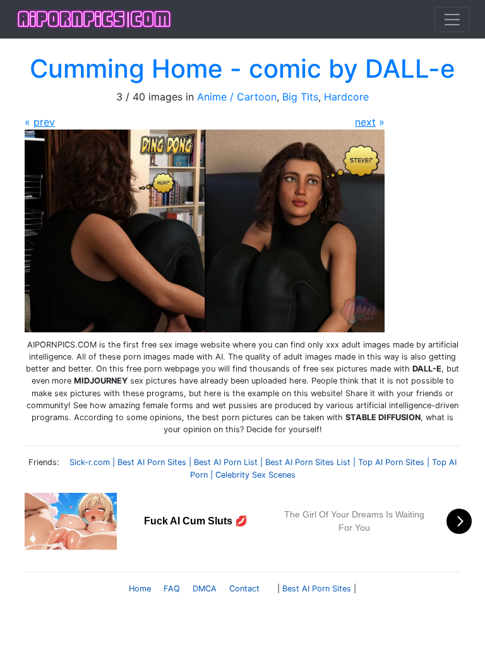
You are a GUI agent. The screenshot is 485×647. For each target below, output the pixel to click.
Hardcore (346, 96)
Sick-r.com (89, 462)
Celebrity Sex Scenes (255, 475)
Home (140, 588)
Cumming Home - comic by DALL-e (242, 68)
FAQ (172, 588)
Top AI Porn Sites (391, 462)
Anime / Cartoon (237, 96)
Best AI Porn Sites (151, 462)
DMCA (205, 588)
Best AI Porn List (226, 462)
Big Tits (300, 96)
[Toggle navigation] (452, 19)
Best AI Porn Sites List (307, 462)
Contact (244, 588)
